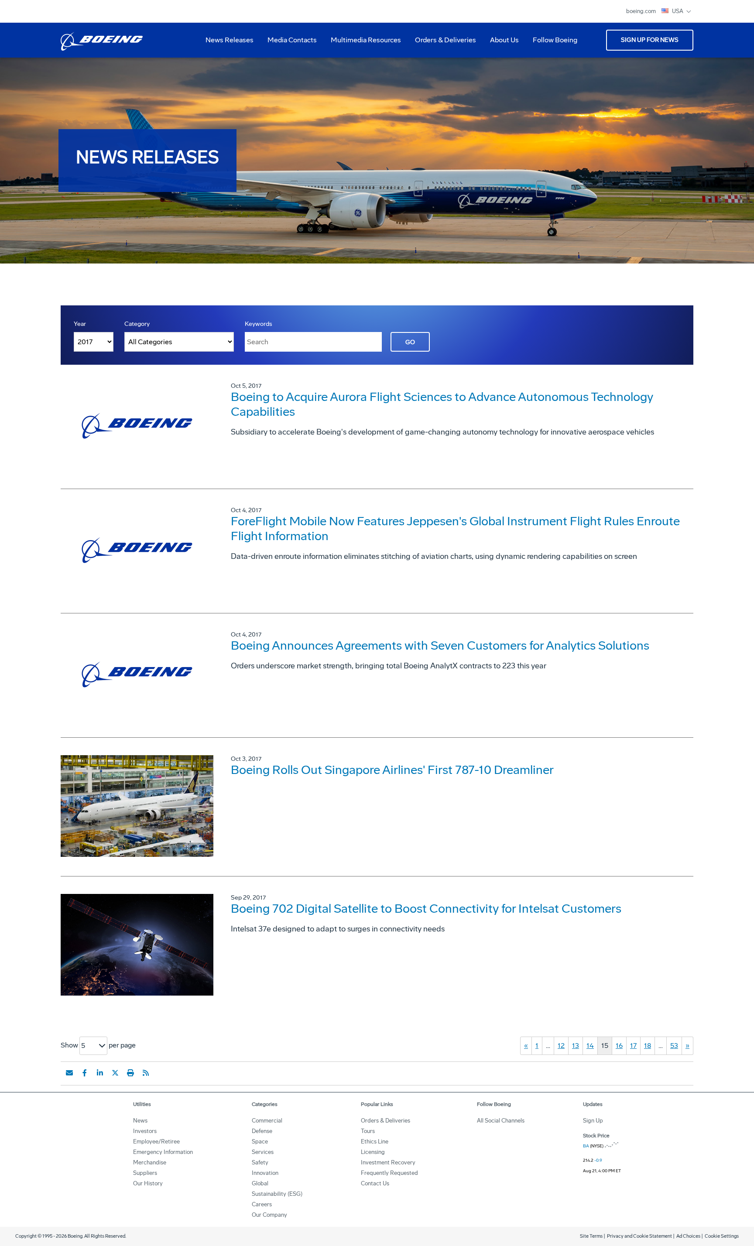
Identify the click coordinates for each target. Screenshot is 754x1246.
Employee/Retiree (156, 1141)
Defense (262, 1131)
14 (590, 1045)
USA (678, 11)
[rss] (145, 1072)
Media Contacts (292, 40)
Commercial (267, 1120)
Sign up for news (650, 40)
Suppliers (145, 1173)
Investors (145, 1131)
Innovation (265, 1173)
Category (137, 324)
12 (561, 1045)
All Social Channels (500, 1120)
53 (674, 1045)
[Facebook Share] (84, 1072)
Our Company (269, 1215)
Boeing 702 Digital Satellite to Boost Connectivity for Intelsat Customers (426, 908)
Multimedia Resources (362, 43)
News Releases (230, 40)
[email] (69, 1072)
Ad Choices (688, 1236)
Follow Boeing (555, 40)
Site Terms (591, 1236)
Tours (368, 1131)
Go (410, 342)
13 (575, 1045)
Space (260, 1141)
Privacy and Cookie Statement (639, 1236)
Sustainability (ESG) (277, 1194)
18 (647, 1045)
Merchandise (149, 1162)
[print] (130, 1072)
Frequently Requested (389, 1173)
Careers (262, 1204)
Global (260, 1183)
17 (633, 1045)
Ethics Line (374, 1141)
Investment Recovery (388, 1162)
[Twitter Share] (115, 1072)
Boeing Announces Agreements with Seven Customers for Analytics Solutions (440, 645)
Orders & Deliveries (442, 43)
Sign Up (593, 1120)
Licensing (373, 1152)
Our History (148, 1183)
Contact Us (375, 1183)
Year (80, 324)
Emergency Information (163, 1152)
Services (263, 1152)
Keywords (258, 324)
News (140, 1120)
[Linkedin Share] (99, 1072)
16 (619, 1045)
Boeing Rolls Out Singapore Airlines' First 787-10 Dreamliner (392, 770)
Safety (260, 1162)
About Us (501, 43)
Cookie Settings (722, 1236)
